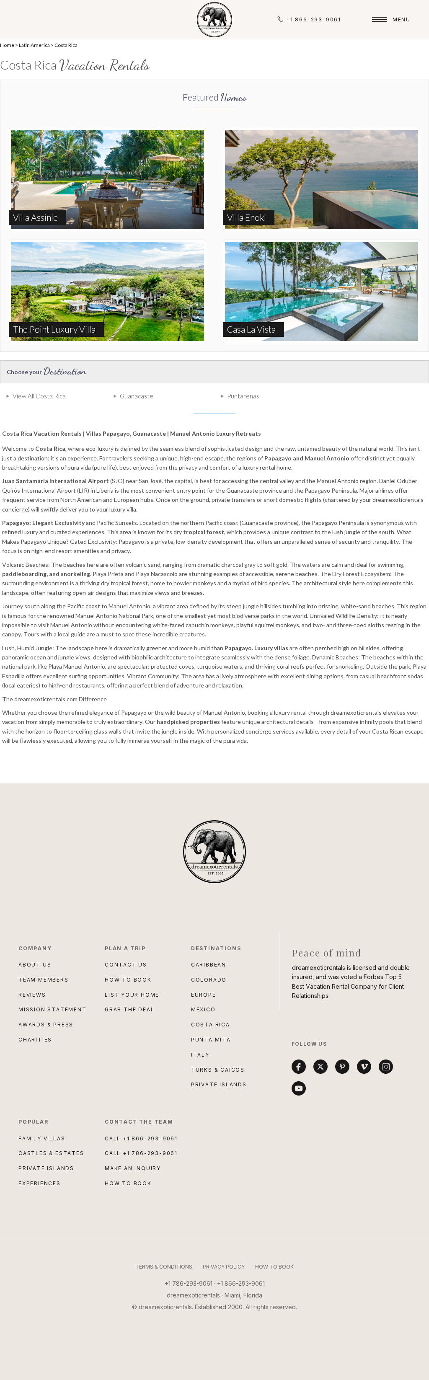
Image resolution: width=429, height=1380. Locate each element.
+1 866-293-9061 (313, 19)
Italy (200, 1055)
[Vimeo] (364, 1067)
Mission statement (52, 1009)
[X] (320, 1067)
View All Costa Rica (39, 396)
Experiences (39, 1183)
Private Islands (219, 1084)
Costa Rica (66, 45)
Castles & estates (51, 1153)
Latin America (34, 45)
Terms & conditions (163, 1267)
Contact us (126, 964)
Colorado (209, 980)
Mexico (203, 1009)
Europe (203, 995)
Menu (402, 19)
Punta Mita (211, 1039)
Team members (43, 980)
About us (34, 964)
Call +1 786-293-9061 (141, 1153)
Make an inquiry (133, 1168)
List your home (132, 995)
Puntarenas (243, 396)
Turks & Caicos (218, 1070)
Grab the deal (129, 1009)
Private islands (46, 1168)
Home (7, 45)
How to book (128, 980)
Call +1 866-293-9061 (141, 1138)
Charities (35, 1039)
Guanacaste (136, 396)
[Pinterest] (342, 1067)
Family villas (41, 1138)
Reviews (32, 995)
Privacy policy (224, 1267)
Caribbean (208, 964)
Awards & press (45, 1024)
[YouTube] (299, 1088)
